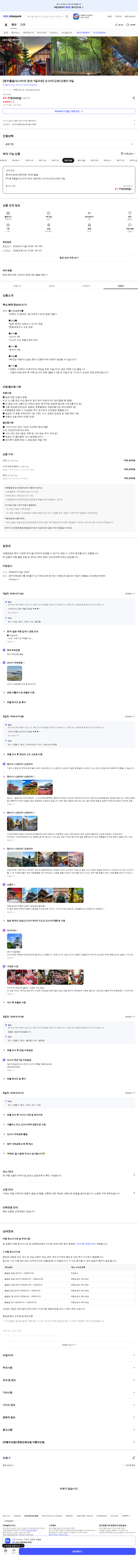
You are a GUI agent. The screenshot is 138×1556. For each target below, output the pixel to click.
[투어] (14, 24)
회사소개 (6, 1516)
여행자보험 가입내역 (84, 1516)
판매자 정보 (9, 1417)
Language (9, 1521)
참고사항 (7, 1429)
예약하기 (77, 1551)
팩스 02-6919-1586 (56, 1530)
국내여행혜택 (99, 32)
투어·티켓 (41, 32)
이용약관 (16, 1516)
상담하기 (14, 1553)
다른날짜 (128, 153)
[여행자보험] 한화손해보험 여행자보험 (23, 1442)
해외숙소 (15, 32)
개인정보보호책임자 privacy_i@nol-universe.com (117, 1532)
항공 (6, 32)
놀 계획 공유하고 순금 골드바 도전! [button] (44, 16)
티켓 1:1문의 (63, 1534)
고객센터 (125, 1516)
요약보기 (129, 593)
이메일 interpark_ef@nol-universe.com (113, 1530)
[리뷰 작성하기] (133, 1457)
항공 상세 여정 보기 (69, 257)
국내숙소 (54, 32)
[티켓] (23, 24)
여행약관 (69, 1516)
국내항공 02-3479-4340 (78, 1532)
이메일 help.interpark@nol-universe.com (80, 1530)
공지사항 (114, 1516)
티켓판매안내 (101, 1516)
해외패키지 (28, 32)
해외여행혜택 (83, 32)
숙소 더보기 (12, 613)
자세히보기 (13, 579)
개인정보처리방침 (31, 1516)
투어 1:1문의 (53, 1534)
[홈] (6, 24)
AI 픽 (5, 1553)
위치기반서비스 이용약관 (52, 1516)
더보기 (10, 641)
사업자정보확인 (31, 1530)
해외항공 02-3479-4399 (58, 1532)
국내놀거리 (66, 32)
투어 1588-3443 (55, 1528)
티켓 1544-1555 (69, 1528)
